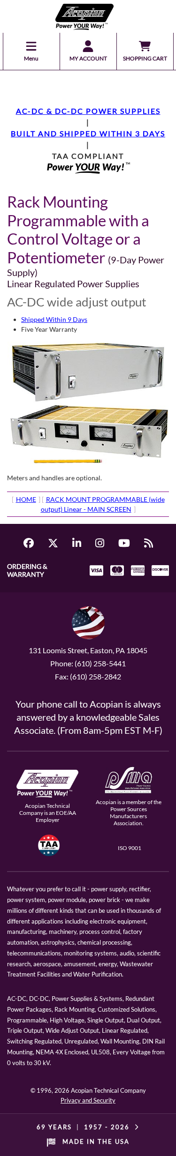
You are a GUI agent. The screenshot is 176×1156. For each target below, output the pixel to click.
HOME (26, 499)
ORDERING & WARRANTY (27, 570)
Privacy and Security (88, 1100)
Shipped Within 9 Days (54, 319)
